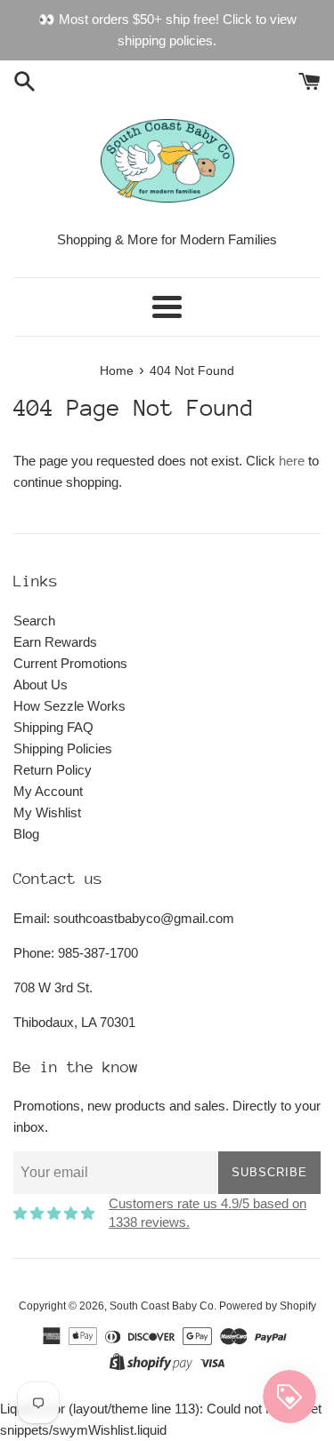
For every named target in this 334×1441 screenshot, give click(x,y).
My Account (48, 791)
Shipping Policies (62, 748)
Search (34, 620)
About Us (40, 684)
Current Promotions (70, 663)
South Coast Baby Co (162, 1306)
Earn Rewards (55, 641)
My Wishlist (47, 812)
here (292, 460)
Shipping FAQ (53, 727)
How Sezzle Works (69, 705)
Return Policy (52, 769)
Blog (26, 833)
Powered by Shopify (267, 1306)
